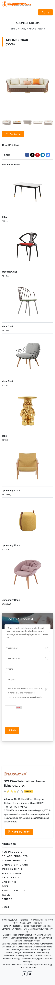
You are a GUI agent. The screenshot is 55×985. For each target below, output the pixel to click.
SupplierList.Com (23, 964)
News (5, 907)
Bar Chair (9, 882)
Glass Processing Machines (15, 935)
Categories (24, 926)
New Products (12, 852)
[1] (27, 83)
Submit (12, 730)
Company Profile (20, 831)
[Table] (27, 191)
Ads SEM (38, 923)
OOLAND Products (15, 856)
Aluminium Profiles (32, 941)
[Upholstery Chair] (27, 464)
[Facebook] (27, 155)
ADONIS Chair (12, 145)
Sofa (5, 886)
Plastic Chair (12, 873)
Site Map (28, 929)
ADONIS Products (37, 29)
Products (9, 844)
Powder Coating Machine (14, 938)
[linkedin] (42, 155)
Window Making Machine (40, 935)
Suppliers (34, 926)
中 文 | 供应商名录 (9, 920)
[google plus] (48, 155)
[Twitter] (32, 155)
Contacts (6, 929)
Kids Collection (13, 890)
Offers (43, 926)
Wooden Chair (9, 272)
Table (4, 217)
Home (12, 29)
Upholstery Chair (11, 490)
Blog (49, 926)
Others (7, 899)
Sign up (45, 12)
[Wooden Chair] (27, 246)
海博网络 (24, 920)
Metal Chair (8, 326)
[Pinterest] (37, 155)
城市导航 (37, 929)
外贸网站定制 (37, 920)
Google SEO (25, 923)
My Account (17, 929)
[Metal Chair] (27, 300)
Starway (22, 29)
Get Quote (14, 134)
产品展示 (46, 929)
